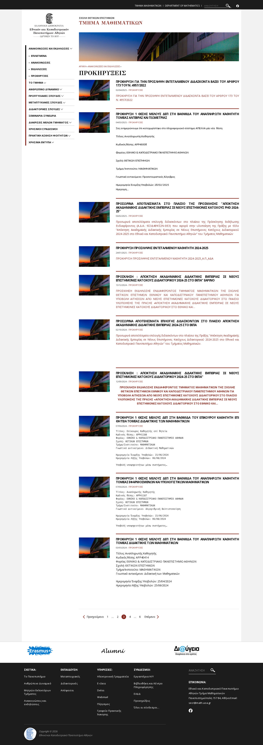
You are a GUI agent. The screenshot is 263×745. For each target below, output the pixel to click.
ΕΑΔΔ (137, 694)
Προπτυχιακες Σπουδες (45, 96)
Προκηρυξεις (39, 76)
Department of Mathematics (182, 5)
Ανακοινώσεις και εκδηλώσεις (35, 702)
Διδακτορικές (69, 683)
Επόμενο (149, 617)
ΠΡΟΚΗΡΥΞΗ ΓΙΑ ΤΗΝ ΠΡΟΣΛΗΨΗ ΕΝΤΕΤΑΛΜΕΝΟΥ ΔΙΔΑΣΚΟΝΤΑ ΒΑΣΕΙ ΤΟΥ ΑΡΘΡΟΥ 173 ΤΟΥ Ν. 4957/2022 (177, 83)
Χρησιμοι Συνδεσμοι (43, 129)
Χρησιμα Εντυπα (40, 142)
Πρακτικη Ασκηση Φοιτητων (48, 135)
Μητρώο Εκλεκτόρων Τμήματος (37, 692)
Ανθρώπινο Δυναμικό (37, 683)
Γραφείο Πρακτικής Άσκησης (109, 712)
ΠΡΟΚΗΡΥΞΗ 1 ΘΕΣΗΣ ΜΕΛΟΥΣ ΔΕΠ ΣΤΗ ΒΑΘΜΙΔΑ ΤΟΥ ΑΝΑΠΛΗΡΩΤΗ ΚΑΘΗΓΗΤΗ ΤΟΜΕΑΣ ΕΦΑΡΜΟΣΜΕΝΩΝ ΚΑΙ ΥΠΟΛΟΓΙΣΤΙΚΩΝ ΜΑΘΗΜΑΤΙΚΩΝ (177, 480)
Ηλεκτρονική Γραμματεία (113, 676)
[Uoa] (30, 734)
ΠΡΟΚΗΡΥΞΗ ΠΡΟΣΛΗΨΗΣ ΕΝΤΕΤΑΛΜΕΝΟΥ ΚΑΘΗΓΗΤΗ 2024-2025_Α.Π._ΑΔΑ (164, 258)
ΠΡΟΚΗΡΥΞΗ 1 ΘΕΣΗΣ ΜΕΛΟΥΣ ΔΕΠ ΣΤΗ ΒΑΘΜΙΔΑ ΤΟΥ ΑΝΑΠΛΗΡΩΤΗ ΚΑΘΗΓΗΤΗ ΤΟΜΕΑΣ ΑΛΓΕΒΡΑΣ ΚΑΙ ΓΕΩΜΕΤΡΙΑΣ (177, 116)
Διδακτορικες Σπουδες (45, 109)
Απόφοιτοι (67, 690)
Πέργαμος (103, 704)
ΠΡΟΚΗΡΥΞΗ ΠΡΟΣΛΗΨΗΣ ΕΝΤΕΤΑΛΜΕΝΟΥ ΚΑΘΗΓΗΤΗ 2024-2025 (162, 248)
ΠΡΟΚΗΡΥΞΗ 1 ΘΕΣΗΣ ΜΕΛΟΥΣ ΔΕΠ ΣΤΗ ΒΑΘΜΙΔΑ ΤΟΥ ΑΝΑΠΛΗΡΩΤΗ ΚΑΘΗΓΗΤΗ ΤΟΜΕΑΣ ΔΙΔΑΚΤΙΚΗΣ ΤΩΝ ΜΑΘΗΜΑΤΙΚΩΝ (177, 541)
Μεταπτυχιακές (70, 676)
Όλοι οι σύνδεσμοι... (146, 707)
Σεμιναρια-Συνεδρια (42, 115)
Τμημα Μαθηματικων (148, 5)
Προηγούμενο (95, 617)
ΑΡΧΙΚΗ (82, 66)
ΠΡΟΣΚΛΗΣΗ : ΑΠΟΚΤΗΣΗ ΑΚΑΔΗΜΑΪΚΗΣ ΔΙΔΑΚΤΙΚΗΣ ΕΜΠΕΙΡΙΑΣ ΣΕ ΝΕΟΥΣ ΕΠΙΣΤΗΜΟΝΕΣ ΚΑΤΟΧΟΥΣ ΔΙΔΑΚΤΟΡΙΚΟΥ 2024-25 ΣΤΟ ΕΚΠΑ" (177, 375)
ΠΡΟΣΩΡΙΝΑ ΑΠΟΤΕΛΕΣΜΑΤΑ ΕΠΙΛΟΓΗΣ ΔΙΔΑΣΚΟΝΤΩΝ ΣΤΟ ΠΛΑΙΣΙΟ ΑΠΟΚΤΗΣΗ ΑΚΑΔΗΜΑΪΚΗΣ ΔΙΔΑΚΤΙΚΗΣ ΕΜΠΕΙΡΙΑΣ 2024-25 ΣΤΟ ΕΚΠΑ (177, 323)
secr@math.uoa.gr (200, 703)
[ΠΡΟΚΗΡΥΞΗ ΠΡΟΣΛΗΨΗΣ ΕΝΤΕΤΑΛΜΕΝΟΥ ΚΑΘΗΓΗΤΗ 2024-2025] (94, 259)
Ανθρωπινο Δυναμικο (44, 89)
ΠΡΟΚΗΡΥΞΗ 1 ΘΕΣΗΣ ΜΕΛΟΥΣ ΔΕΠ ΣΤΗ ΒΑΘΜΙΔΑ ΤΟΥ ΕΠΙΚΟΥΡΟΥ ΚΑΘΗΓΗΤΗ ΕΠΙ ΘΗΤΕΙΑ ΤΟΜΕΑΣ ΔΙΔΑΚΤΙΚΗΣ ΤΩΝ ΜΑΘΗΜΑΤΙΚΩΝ (177, 419)
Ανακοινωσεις (40, 62)
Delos (101, 690)
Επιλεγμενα (39, 56)
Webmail (102, 697)
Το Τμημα (36, 82)
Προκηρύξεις (142, 700)
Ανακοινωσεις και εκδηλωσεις (104, 66)
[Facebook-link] (237, 6)
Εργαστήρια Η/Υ (144, 676)
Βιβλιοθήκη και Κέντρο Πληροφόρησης (148, 685)
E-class (101, 683)
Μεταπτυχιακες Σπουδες (46, 102)
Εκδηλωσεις (39, 69)
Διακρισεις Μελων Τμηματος (49, 122)
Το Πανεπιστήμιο (35, 676)
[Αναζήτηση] (228, 6)
